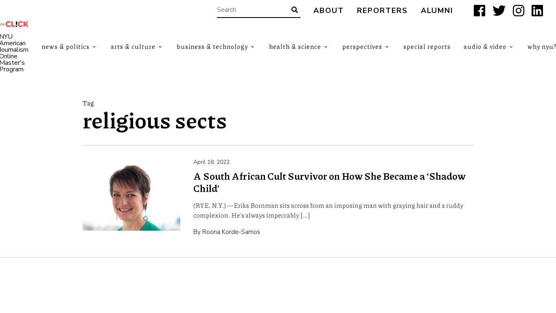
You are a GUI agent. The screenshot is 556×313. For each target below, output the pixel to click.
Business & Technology (212, 46)
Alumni (437, 10)
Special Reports (427, 46)
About (328, 10)
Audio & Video (485, 46)
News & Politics (66, 46)
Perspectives (362, 46)
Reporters (382, 10)
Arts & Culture (133, 46)
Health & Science (295, 46)
